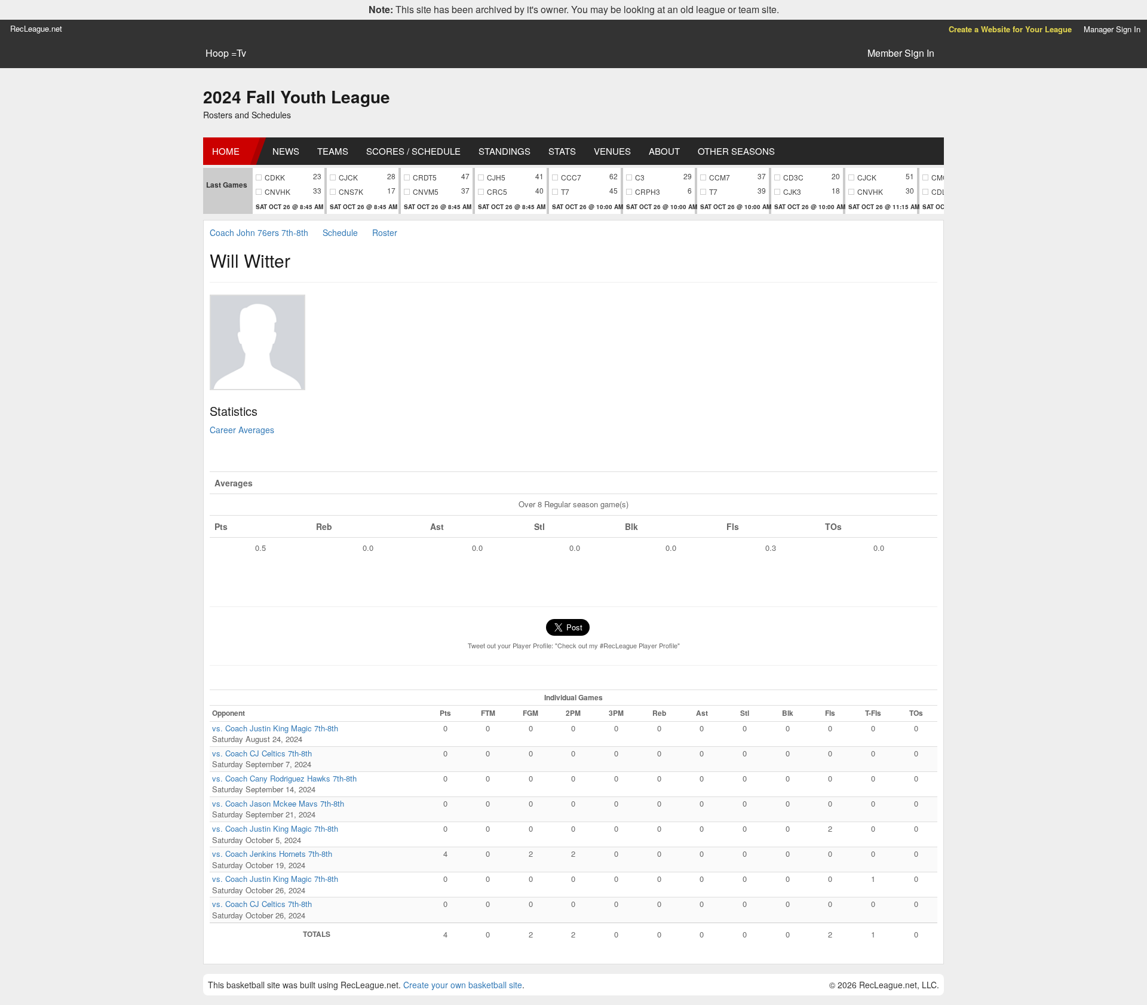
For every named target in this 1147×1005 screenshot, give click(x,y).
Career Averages (242, 430)
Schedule (340, 232)
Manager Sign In (1112, 29)
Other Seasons (736, 151)
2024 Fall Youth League (296, 96)
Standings (504, 151)
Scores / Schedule (413, 151)
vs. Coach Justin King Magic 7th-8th (275, 728)
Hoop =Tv (226, 53)
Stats (562, 151)
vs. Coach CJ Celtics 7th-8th (262, 753)
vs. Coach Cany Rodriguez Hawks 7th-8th (284, 778)
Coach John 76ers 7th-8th (259, 232)
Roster (384, 232)
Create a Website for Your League (1010, 29)
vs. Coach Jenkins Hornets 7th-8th (272, 853)
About (664, 151)
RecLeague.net (36, 28)
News (285, 151)
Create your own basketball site (462, 985)
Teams (332, 151)
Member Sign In (900, 53)
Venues (612, 151)
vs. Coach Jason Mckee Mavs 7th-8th (278, 803)
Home (226, 151)
